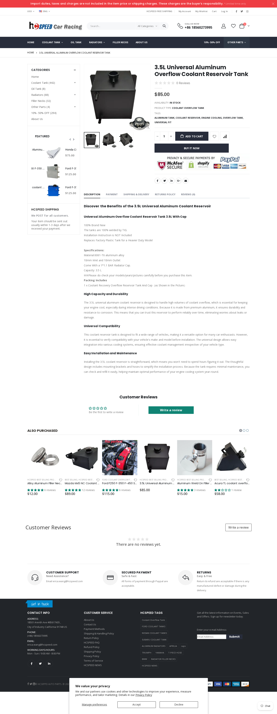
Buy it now (192, 148)
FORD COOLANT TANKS (153, 626)
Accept (136, 704)
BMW (144, 659)
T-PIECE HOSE (175, 652)
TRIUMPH (146, 652)
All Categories (146, 26)
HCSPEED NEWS (149, 665)
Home (30, 52)
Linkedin (49, 663)
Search (164, 26)
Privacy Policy (143, 695)
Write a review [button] (171, 410)
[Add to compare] (224, 136)
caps (183, 646)
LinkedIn (172, 181)
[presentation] (70, 139)
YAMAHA (159, 652)
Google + (179, 181)
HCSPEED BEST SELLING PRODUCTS (43, 479)
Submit (234, 637)
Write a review (238, 527)
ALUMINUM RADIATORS (153, 646)
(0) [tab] (188, 194)
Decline (178, 704)
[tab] (92, 194)
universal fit (163, 122)
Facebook (158, 181)
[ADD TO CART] (56, 446)
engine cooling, (212, 117)
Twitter (164, 181)
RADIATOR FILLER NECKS (163, 659)
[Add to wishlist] (214, 136)
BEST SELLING (71, 479)
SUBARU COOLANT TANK (154, 639)
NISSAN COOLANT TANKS (154, 633)
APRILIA (173, 646)
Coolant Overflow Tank (153, 620)
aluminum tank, (165, 117)
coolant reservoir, (188, 117)
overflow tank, (233, 117)
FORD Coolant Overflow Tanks (118, 479)
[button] (240, 430)
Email (186, 181)
